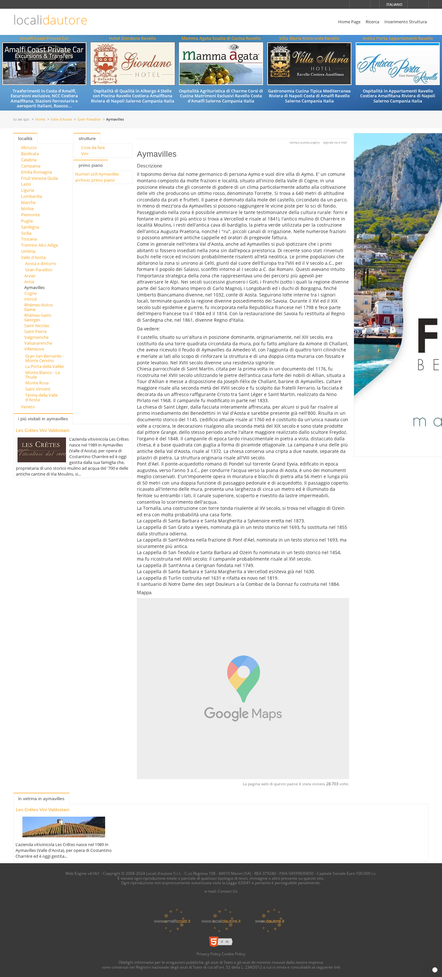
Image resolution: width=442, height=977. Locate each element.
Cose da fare (93, 147)
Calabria (29, 159)
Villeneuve (34, 349)
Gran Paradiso (89, 119)
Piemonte (30, 214)
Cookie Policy (233, 953)
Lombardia (31, 196)
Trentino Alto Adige (39, 245)
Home (40, 119)
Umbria (28, 251)
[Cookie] (434, 969)
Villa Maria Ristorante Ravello (309, 38)
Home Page (349, 22)
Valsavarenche (38, 343)
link (337, 967)
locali (50, 20)
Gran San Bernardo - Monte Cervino (44, 358)
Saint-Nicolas (36, 325)
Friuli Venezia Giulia (39, 178)
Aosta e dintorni (40, 263)
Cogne (30, 293)
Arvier (30, 276)
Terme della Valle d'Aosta (41, 397)
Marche (28, 202)
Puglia (27, 221)
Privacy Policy (208, 953)
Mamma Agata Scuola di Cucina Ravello (221, 38)
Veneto (28, 406)
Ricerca (372, 22)
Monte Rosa (37, 383)
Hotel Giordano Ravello (132, 38)
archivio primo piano (95, 180)
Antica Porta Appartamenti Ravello (397, 38)
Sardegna (30, 227)
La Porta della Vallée (44, 366)
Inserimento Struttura (405, 22)
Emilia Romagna (36, 172)
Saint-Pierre (35, 331)
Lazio (26, 184)
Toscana (29, 239)
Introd (30, 299)
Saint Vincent (37, 389)
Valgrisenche (36, 337)
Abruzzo (29, 147)
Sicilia (26, 233)
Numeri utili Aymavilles (97, 174)
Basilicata (30, 153)
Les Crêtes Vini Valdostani (42, 430)
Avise (29, 281)
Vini (84, 153)
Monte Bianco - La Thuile (42, 374)
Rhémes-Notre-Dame (39, 307)
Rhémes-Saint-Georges (38, 317)
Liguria (27, 190)
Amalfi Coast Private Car (44, 38)
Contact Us (228, 891)
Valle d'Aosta (61, 119)
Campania (30, 166)
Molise (27, 208)
